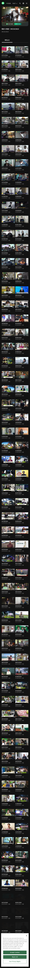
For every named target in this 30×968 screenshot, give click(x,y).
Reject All (15, 957)
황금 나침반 (5, 29)
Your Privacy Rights (15, 961)
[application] (15, 14)
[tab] (7, 40)
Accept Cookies (15, 952)
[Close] (26, 936)
